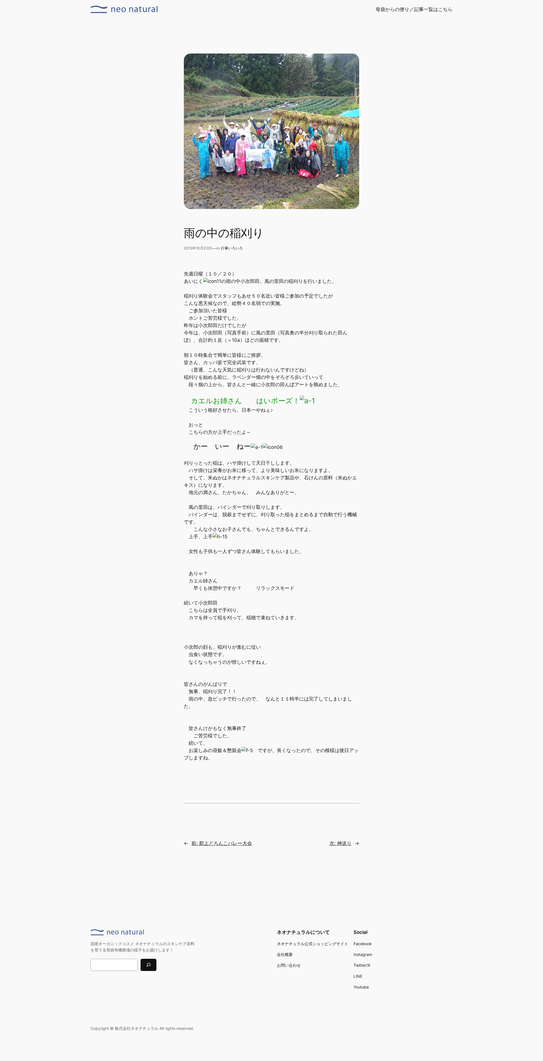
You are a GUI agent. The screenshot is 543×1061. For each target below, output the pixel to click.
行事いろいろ (232, 248)
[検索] (148, 965)
